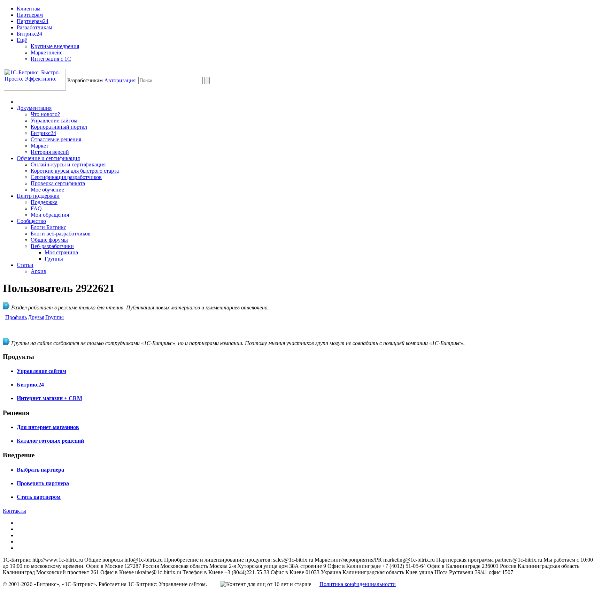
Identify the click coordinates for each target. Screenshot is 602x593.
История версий (50, 152)
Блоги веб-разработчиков (61, 234)
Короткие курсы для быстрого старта (75, 171)
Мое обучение (47, 190)
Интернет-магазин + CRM (49, 398)
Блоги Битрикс (48, 227)
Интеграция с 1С (51, 59)
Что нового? (45, 114)
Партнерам (30, 15)
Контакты (14, 511)
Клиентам (28, 9)
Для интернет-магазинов (48, 427)
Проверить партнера (43, 483)
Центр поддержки (38, 196)
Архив (38, 271)
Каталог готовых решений (50, 441)
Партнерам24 (32, 21)
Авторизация (120, 80)
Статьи (25, 265)
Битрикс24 (29, 34)
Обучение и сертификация (48, 158)
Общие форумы (49, 240)
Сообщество (31, 221)
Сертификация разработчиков (66, 177)
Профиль (16, 317)
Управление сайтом (54, 120)
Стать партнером (39, 497)
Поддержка (44, 202)
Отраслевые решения (56, 139)
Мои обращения (50, 215)
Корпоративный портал (59, 127)
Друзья (36, 317)
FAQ (36, 208)
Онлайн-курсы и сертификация (68, 164)
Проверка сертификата (58, 183)
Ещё (22, 40)
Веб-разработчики (52, 246)
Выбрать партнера (40, 470)
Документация (34, 108)
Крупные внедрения (55, 46)
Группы (54, 259)
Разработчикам (34, 27)
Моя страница (61, 252)
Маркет (39, 146)
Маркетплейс (46, 52)
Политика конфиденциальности (357, 584)
